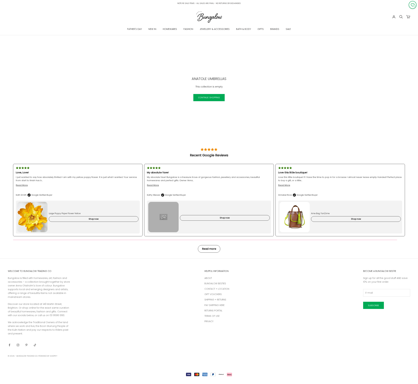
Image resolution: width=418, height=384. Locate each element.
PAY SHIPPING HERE (214, 305)
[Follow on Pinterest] (26, 345)
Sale (288, 29)
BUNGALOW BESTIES (215, 283)
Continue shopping (209, 97)
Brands (274, 29)
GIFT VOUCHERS (213, 294)
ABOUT (208, 278)
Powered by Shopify (47, 356)
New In (152, 29)
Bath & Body (243, 29)
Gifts (260, 29)
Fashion (188, 29)
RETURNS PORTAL (213, 310)
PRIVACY (208, 321)
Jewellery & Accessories (215, 29)
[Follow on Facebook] (9, 345)
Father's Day (134, 29)
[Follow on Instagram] (18, 345)
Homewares (170, 29)
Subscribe (373, 305)
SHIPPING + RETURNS (215, 299)
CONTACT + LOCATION (216, 288)
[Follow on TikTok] (35, 345)
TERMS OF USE (212, 316)
